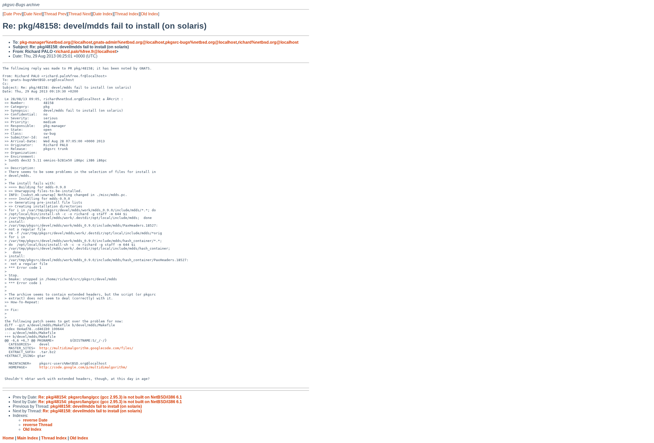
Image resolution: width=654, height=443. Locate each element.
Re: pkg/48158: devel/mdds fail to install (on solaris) (92, 411)
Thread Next (79, 14)
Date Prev (13, 14)
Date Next (33, 14)
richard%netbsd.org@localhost (268, 42)
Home (8, 438)
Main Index (27, 438)
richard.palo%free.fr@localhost (86, 51)
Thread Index (127, 14)
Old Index (149, 14)
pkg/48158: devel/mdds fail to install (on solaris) (96, 406)
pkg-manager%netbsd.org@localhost (56, 42)
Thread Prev (55, 14)
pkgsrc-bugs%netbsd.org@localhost (201, 42)
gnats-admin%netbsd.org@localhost (128, 42)
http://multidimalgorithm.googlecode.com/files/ (86, 348)
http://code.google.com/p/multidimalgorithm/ (83, 367)
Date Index (103, 14)
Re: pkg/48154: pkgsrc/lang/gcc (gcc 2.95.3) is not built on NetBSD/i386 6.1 (110, 397)
